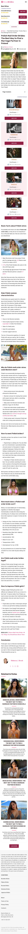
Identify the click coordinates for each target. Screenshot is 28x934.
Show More (14, 26)
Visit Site (14, 118)
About (2, 897)
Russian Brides (5, 885)
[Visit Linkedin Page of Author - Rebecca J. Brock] (17, 667)
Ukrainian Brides (5, 889)
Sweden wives (16, 612)
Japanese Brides (5, 892)
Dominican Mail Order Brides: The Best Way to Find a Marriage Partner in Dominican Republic (14, 825)
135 (18, 260)
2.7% (4, 265)
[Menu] (26, 2)
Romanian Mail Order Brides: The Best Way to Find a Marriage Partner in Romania (14, 743)
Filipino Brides (5, 882)
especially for (6, 324)
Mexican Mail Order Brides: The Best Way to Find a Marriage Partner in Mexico (14, 783)
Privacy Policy (5, 904)
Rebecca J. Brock (8, 47)
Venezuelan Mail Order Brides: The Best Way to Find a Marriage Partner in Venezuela (14, 702)
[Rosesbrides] (7, 2)
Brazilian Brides (5, 878)
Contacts (3, 908)
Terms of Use (4, 901)
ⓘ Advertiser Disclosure (22, 96)
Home (3, 31)
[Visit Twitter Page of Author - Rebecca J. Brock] (13, 667)
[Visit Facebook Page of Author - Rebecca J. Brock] (10, 667)
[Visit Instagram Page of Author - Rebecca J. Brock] (15, 667)
